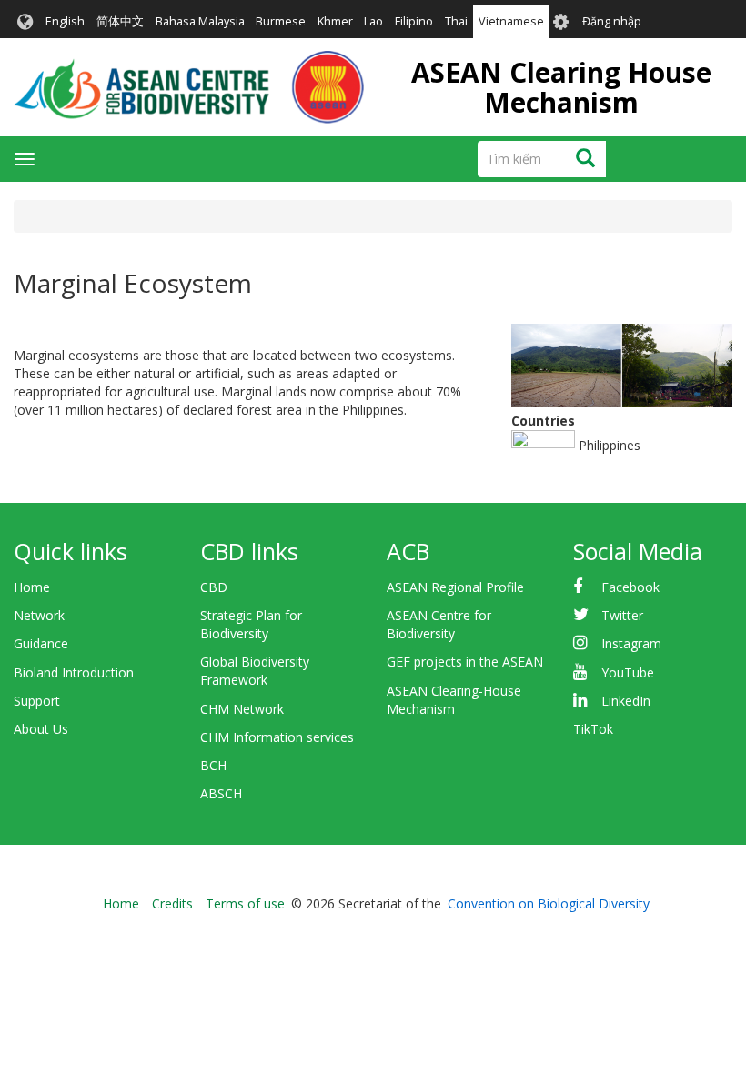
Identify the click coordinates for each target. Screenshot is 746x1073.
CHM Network (242, 708)
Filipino (414, 21)
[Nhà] (189, 87)
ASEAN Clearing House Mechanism (561, 87)
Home (32, 587)
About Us (41, 728)
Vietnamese (511, 21)
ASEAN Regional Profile (455, 587)
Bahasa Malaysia (200, 21)
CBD (213, 587)
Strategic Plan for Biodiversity (251, 624)
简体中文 (120, 21)
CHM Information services (277, 737)
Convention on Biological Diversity (549, 903)
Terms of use (245, 903)
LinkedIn (625, 700)
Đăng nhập (611, 21)
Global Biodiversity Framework (254, 670)
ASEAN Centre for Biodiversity (439, 624)
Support (37, 700)
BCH (213, 765)
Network (39, 615)
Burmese (281, 21)
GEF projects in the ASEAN (465, 661)
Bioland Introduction (74, 672)
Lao (373, 21)
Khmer (335, 21)
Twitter (622, 615)
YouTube (627, 672)
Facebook (630, 587)
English (65, 21)
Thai (456, 21)
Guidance (41, 643)
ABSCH (221, 793)
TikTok (593, 728)
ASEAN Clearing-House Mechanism (454, 699)
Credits (172, 903)
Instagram (631, 643)
